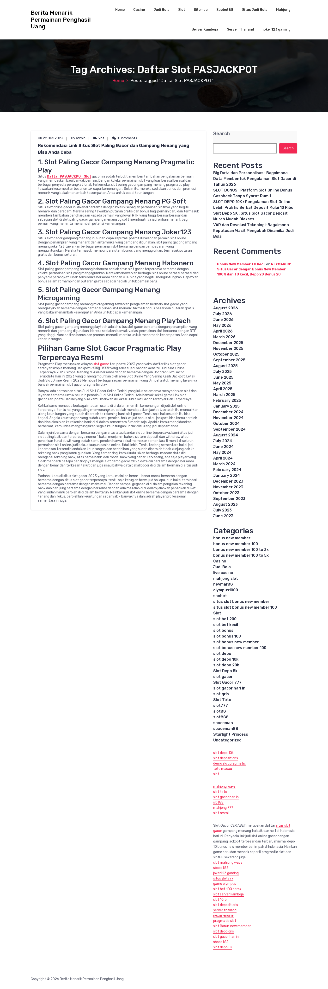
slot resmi (221, 813)
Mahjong (283, 10)
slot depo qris (223, 931)
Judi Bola (162, 10)
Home (120, 10)
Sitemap (201, 10)
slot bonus (223, 630)
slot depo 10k (225, 659)
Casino (139, 10)
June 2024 (223, 446)
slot (216, 774)
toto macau (222, 769)
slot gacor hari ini (229, 688)
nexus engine (223, 915)
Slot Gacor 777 (227, 682)
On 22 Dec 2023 (50, 138)
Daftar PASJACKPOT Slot (69, 176)
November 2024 (228, 417)
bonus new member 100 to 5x (241, 555)
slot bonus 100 (227, 636)
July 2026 (222, 314)
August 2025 (225, 366)
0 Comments (126, 138)
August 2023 (225, 504)
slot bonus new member (236, 642)
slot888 (221, 717)
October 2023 (226, 493)
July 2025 (222, 371)
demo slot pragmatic (229, 763)
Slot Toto (222, 699)
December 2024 (228, 412)
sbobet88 (221, 868)
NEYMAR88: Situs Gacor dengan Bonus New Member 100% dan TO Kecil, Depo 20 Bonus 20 (254, 269)
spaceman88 (225, 728)
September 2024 (229, 429)
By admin (78, 138)
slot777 (220, 705)
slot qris (221, 694)
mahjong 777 (223, 808)
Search (221, 133)
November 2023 (228, 487)
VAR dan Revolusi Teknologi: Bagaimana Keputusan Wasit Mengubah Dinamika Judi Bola (253, 231)
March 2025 (224, 394)
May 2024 (222, 452)
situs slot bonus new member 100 (245, 607)
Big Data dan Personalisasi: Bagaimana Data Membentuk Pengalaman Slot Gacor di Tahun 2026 (254, 179)
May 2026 (222, 325)
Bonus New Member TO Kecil (241, 264)
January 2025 (226, 406)
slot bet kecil (225, 624)
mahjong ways (224, 787)
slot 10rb (220, 900)
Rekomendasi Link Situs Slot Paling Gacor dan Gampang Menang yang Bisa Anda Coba (113, 149)
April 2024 (223, 458)
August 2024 (225, 435)
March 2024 (224, 464)
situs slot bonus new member (241, 601)
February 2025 (227, 400)
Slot (181, 10)
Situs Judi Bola (254, 10)
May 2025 (222, 383)
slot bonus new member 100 (239, 647)
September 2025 (229, 360)
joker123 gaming (277, 29)
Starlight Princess (230, 734)
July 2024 (222, 441)
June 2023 (223, 516)
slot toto (220, 792)
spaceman (223, 723)
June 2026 (223, 319)
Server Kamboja (205, 29)
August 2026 (225, 308)
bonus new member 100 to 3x (241, 549)
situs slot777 (223, 878)
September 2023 (229, 498)
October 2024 (226, 423)
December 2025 (228, 342)
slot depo (222, 653)
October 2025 (226, 354)
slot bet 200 (225, 619)
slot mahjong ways (227, 863)
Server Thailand (240, 29)
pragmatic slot (224, 921)
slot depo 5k (222, 947)
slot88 (219, 711)
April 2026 (223, 331)
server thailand (225, 910)
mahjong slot (225, 578)
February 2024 (227, 469)
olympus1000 (225, 590)
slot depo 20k (226, 665)
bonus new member (231, 538)
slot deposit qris (225, 758)
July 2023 (222, 510)
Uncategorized (227, 740)
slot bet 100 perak (227, 889)
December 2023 (228, 481)
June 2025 (223, 377)
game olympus (224, 884)
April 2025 (222, 389)
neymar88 (223, 584)
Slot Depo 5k (225, 671)
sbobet (220, 595)
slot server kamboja (228, 894)
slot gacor (101, 364)
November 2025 (228, 348)
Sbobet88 (224, 10)
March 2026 (224, 337)
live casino (223, 572)
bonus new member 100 (235, 544)
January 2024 (226, 475)
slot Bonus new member (232, 926)
